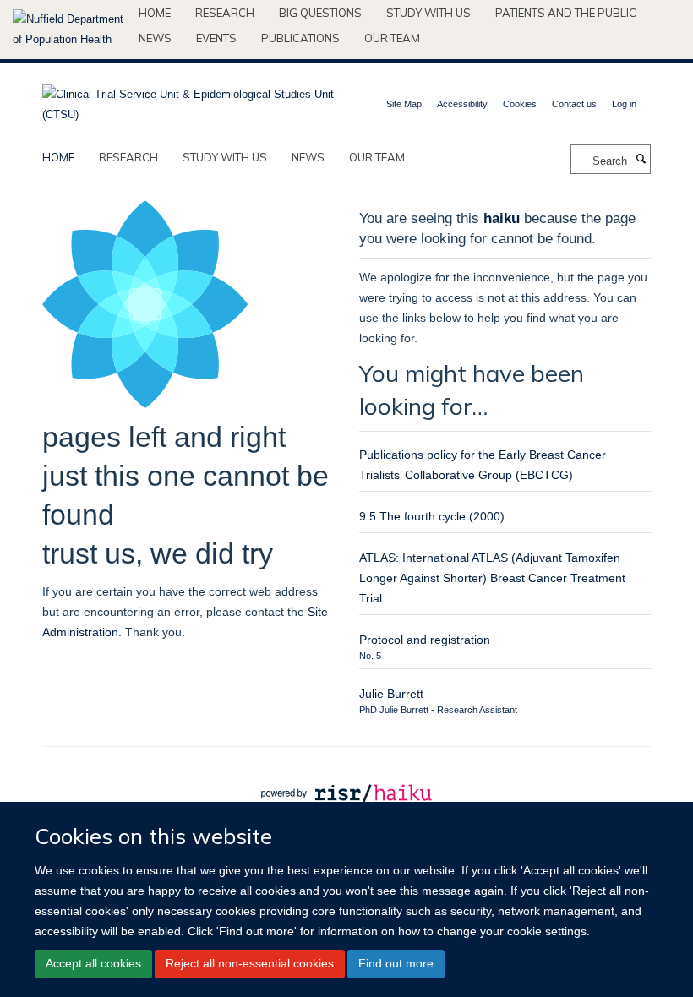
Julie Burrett (391, 693)
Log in (624, 104)
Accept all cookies (93, 963)
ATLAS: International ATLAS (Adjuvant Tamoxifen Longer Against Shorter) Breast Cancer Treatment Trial (492, 578)
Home (155, 12)
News (155, 38)
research (128, 157)
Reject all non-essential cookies (250, 963)
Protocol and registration (424, 639)
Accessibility (462, 104)
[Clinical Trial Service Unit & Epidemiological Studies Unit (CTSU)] (188, 99)
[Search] (640, 159)
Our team (392, 38)
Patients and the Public (565, 12)
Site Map (404, 104)
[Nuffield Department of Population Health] (69, 29)
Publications (300, 38)
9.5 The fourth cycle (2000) (432, 516)
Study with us (428, 12)
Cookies (520, 104)
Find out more (396, 963)
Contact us (574, 104)
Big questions (320, 12)
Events (216, 38)
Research (224, 12)
